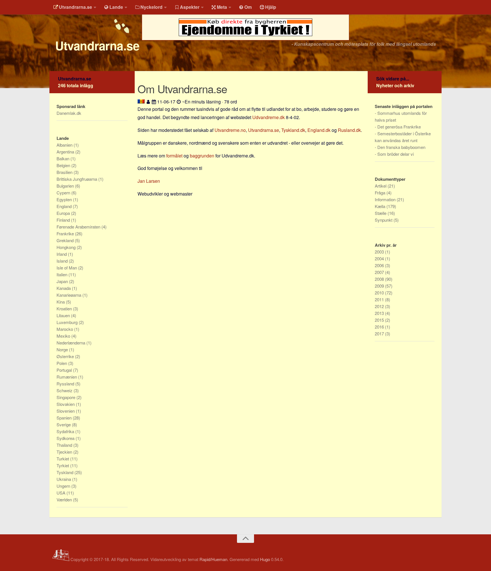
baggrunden (202, 155)
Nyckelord (151, 7)
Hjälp (270, 7)
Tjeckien (65, 452)
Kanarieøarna (69, 295)
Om (248, 7)
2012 (380, 306)
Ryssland (66, 384)
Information (386, 199)
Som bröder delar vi (395, 154)
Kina (61, 302)
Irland (62, 254)
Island (63, 261)
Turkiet (63, 459)
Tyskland (65, 472)
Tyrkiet (63, 465)
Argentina (66, 152)
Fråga (380, 193)
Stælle (381, 213)
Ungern (64, 486)
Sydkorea (66, 438)
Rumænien (67, 377)
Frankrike (66, 233)
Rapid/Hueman (213, 559)
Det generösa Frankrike (399, 127)
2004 (380, 258)
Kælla (380, 206)
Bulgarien (66, 186)
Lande (116, 7)
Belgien (64, 165)
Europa (64, 213)
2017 (380, 334)
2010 (380, 293)
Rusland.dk (349, 130)
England (65, 206)
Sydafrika (66, 431)
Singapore (66, 397)
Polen (62, 363)
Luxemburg (68, 322)
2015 (380, 320)
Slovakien (66, 404)
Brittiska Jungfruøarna (77, 179)
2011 (380, 299)
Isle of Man (67, 268)
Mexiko (64, 336)
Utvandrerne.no (230, 130)
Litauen (64, 315)
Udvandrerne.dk (268, 117)
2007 (380, 272)
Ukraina (64, 479)
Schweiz (65, 390)
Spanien (65, 418)
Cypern (64, 193)
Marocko (65, 329)
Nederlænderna (71, 343)
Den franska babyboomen (401, 147)
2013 (380, 313)
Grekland (66, 240)
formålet (174, 155)
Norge (63, 349)
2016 (380, 327)
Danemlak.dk (69, 113)
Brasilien (65, 172)
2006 (380, 265)
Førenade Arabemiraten (79, 227)
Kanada (64, 288)
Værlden (65, 500)
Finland (64, 220)
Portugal (65, 370)
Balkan (63, 158)
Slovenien (66, 411)
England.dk (318, 130)
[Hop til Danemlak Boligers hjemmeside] (245, 43)
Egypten (65, 199)
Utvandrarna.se (75, 7)
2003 (380, 252)
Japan (63, 281)
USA (61, 493)
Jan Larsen (149, 181)
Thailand (65, 445)
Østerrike (66, 356)
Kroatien (65, 309)
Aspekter (189, 7)
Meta (222, 7)
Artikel (381, 186)
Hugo (265, 559)
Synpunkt (384, 220)
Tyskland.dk (293, 130)
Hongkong (67, 247)
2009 (380, 286)
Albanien (65, 145)
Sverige (64, 424)
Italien (62, 274)
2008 (380, 279)
